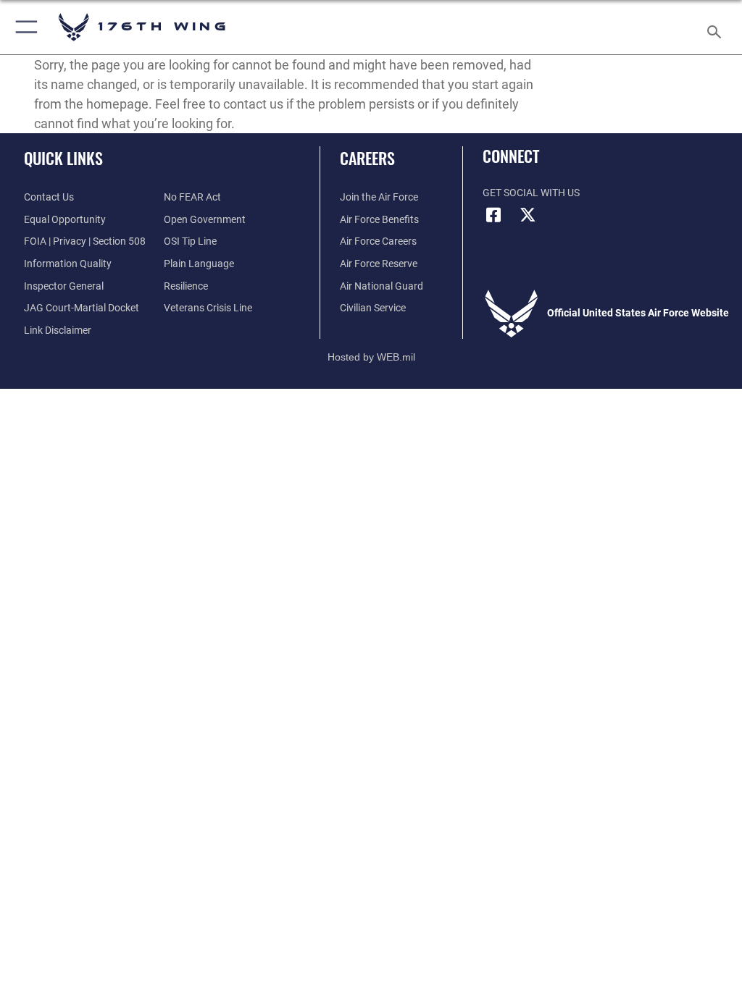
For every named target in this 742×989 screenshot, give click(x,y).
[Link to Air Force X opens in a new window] (528, 215)
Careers (367, 157)
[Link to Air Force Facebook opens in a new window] (493, 215)
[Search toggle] (717, 27)
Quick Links (63, 157)
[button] (23, 27)
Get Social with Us (531, 193)
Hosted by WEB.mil (371, 357)
